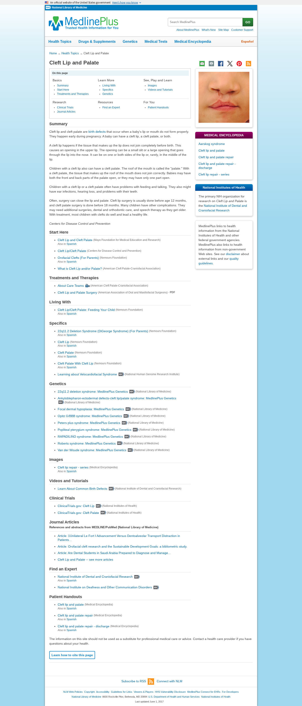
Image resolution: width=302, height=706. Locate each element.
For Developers (230, 691)
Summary (63, 85)
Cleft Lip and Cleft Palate (75, 240)
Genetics (130, 41)
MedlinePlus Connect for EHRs (203, 691)
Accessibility (102, 691)
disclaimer (233, 254)
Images (152, 85)
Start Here (63, 89)
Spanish (71, 244)
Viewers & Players (143, 691)
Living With (109, 85)
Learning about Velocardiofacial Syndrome (87, 374)
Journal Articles (66, 111)
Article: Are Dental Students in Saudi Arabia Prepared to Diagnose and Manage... (114, 553)
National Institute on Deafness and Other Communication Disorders (105, 587)
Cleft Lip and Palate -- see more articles (85, 559)
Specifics (107, 89)
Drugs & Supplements (97, 41)
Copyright (89, 691)
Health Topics (59, 41)
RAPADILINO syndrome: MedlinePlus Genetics (90, 436)
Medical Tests (156, 41)
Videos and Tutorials (160, 89)
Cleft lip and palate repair (75, 615)
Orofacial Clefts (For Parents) (78, 257)
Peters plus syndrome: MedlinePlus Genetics (89, 423)
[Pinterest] (239, 63)
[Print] (211, 63)
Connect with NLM (169, 681)
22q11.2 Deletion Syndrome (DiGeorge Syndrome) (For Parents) (103, 331)
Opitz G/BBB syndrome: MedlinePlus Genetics (90, 416)
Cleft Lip (63, 341)
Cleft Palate (66, 352)
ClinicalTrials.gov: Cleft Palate (78, 512)
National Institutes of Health (215, 696)
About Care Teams (71, 285)
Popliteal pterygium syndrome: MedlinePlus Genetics (94, 429)
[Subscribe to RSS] (248, 63)
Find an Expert (111, 107)
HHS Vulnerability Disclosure (170, 691)
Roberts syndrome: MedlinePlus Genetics (87, 443)
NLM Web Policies (73, 691)
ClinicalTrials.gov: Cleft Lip (76, 506)
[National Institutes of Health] (49, 7)
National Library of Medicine (69, 7)
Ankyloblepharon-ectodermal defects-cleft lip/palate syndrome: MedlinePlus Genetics (117, 398)
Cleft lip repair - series (73, 467)
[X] (230, 63)
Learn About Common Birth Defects (82, 488)
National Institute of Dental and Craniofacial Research (95, 576)
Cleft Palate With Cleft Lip (75, 363)
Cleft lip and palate (71, 604)
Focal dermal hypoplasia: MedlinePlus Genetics (91, 409)
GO (247, 22)
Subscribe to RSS (133, 681)
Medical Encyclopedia (192, 41)
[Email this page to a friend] (202, 63)
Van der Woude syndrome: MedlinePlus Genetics (92, 450)
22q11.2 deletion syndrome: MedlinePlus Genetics (93, 391)
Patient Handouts (158, 107)
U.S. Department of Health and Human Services (174, 696)
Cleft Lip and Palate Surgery (77, 292)
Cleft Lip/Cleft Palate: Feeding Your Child (86, 310)
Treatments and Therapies (73, 94)
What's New (209, 29)
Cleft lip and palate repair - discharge (83, 626)
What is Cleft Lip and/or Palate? (80, 268)
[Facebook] (220, 63)
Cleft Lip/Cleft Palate (72, 251)
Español (247, 41)
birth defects (97, 131)
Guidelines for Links (121, 691)
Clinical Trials (65, 107)
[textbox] (205, 22)
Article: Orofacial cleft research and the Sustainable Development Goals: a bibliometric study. (122, 546)
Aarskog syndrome (212, 144)
